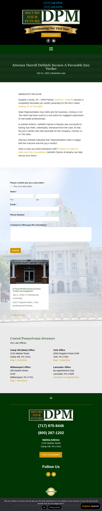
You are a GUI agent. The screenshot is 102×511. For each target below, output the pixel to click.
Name (13, 192)
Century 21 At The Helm (30, 106)
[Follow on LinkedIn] (53, 40)
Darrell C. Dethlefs (64, 100)
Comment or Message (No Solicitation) (29, 225)
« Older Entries (17, 315)
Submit (15, 250)
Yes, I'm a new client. (23, 186)
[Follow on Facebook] (48, 40)
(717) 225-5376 (53, 7)
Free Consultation (51, 35)
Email (13, 204)
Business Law (58, 73)
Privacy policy (54, 507)
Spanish (95, 506)
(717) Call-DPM (53, 2)
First (11, 200)
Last (37, 200)
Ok (44, 507)
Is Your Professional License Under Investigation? (27, 289)
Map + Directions (18, 360)
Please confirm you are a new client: (27, 183)
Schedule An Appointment (66, 377)
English (86, 506)
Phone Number (17, 215)
